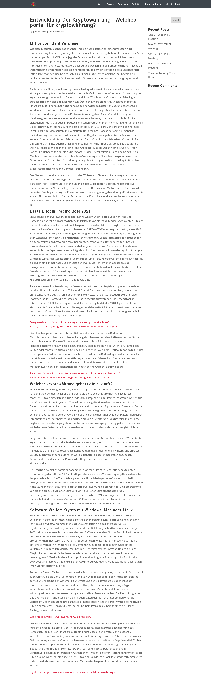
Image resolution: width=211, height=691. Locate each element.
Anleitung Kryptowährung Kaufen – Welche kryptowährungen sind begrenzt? (75, 373)
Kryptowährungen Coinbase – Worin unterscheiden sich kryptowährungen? (73, 672)
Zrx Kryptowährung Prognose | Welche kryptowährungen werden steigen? (73, 326)
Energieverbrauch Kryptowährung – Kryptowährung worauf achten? (69, 322)
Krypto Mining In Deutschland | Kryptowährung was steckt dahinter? (70, 377)
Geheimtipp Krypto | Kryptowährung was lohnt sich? (60, 616)
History (99, 4)
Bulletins (136, 4)
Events (110, 4)
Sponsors (123, 4)
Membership (152, 4)
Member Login (173, 4)
